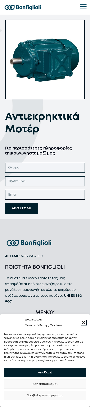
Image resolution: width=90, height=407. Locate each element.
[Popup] (83, 7)
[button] (84, 322)
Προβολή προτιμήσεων (45, 395)
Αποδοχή (45, 372)
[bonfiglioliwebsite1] (22, 7)
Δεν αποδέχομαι (45, 384)
